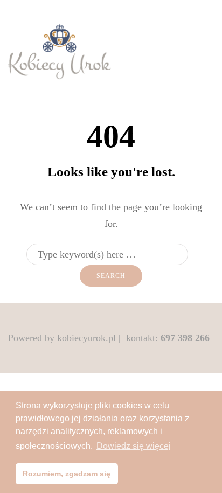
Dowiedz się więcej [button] (133, 445)
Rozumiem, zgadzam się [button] (66, 473)
